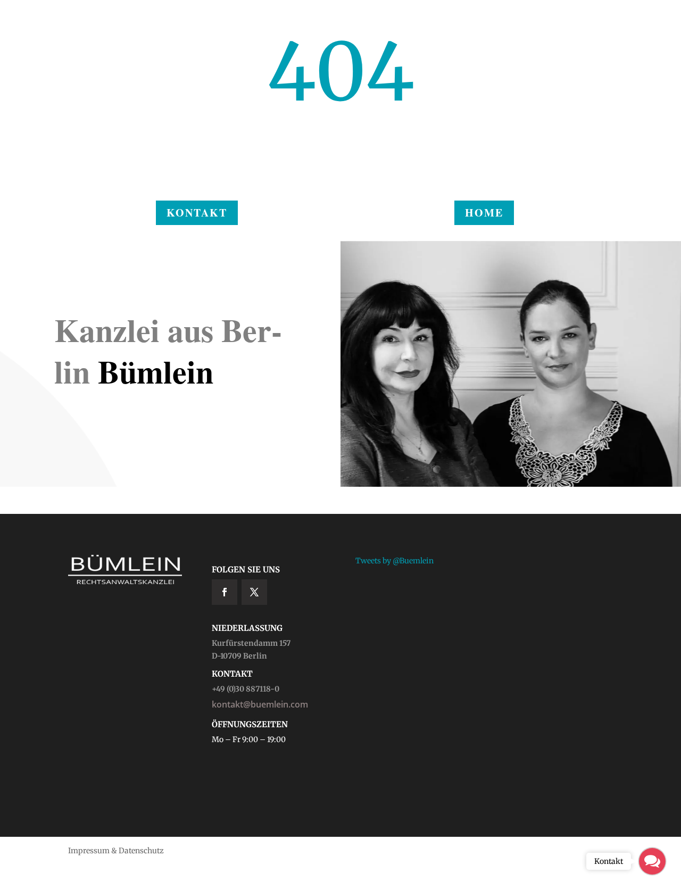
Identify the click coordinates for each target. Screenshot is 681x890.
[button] (652, 861)
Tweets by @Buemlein (394, 560)
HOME (484, 212)
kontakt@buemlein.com (260, 704)
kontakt (197, 212)
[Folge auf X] (254, 592)
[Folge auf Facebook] (224, 592)
